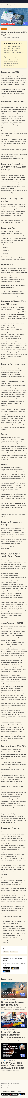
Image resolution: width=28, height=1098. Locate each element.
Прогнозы (9, 4)
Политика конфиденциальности (9, 1085)
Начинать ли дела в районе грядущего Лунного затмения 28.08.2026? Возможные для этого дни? (12, 1066)
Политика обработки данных (8, 1087)
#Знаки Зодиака (14, 951)
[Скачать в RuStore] (6, 971)
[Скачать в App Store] (6, 968)
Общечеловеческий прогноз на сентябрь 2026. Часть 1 (12, 1003)
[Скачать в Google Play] (15, 968)
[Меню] (25, 1)
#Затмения (5, 951)
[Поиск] (2, 1)
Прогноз (3, 999)
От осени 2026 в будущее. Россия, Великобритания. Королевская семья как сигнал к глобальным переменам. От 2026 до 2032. (13, 1037)
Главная (3, 4)
